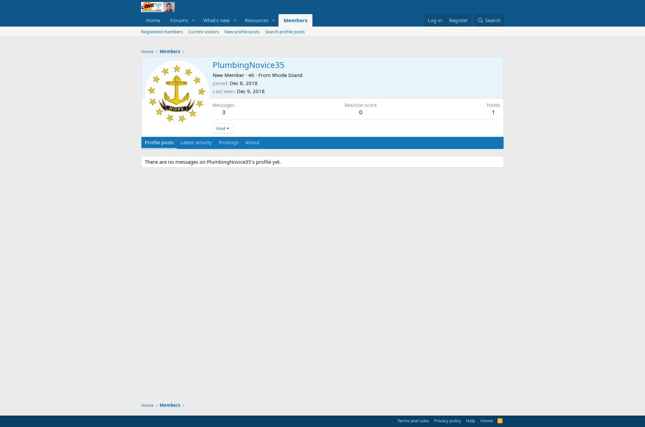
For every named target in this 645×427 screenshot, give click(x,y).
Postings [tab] (229, 142)
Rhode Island (287, 75)
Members (295, 20)
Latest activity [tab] (196, 142)
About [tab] (252, 142)
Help (470, 421)
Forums (179, 20)
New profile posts (242, 32)
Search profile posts (285, 32)
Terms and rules (413, 421)
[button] (193, 20)
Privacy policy (447, 421)
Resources (256, 20)
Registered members (162, 32)
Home (153, 20)
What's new (216, 20)
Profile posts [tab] (159, 142)
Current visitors (203, 32)
